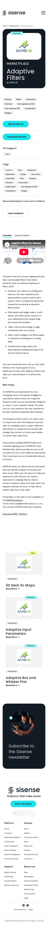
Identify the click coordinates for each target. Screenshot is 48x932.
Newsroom (28, 846)
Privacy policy (29, 894)
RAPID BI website (15, 500)
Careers (27, 850)
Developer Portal (31, 885)
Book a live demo (23, 804)
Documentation (10, 881)
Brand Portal (29, 889)
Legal (26, 898)
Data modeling (10, 850)
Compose (8, 833)
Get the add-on (15, 124)
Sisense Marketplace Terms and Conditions (24, 201)
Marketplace (14, 26)
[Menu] (43, 12)
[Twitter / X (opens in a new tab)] (19, 905)
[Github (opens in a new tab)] (28, 905)
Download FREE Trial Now (15, 514)
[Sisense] (14, 13)
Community (8, 877)
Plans (26, 842)
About (26, 829)
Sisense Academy (31, 881)
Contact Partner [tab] (21, 235)
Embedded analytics (12, 837)
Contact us (28, 859)
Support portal (10, 872)
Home (5, 26)
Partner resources (11, 885)
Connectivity (9, 842)
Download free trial (16, 136)
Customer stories (31, 837)
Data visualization (11, 846)
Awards (27, 833)
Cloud (6, 829)
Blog (25, 872)
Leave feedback (15, 213)
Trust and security (11, 859)
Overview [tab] (7, 235)
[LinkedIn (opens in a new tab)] (23, 905)
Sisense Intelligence (12, 854)
